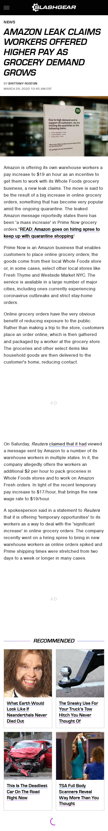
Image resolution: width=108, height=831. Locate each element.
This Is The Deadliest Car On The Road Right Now (27, 791)
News (9, 22)
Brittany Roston (22, 83)
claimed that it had (68, 444)
